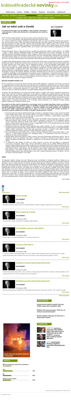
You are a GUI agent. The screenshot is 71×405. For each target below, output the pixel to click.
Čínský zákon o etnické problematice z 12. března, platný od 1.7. (21, 237)
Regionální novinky (54, 2)
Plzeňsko (19, 17)
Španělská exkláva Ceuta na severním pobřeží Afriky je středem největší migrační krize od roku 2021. (32, 204)
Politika (26, 12)
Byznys (34, 12)
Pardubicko (66, 15)
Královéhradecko (31, 15)
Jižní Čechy (5, 15)
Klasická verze (49, 390)
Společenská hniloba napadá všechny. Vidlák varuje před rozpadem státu (50, 305)
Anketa (7, 360)
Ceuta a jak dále (21, 195)
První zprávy (65, 2)
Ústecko (39, 17)
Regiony (42, 12)
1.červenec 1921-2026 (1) (24, 244)
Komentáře (51, 12)
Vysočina (46, 17)
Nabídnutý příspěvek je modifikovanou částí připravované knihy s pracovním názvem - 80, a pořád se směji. (34, 290)
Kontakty (65, 390)
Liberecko (40, 15)
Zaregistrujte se (58, 390)
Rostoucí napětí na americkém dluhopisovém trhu (56, 345)
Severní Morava (48, 15)
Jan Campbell (57, 27)
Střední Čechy (32, 17)
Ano (4, 369)
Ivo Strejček (57, 335)
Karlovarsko (21, 15)
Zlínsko (52, 17)
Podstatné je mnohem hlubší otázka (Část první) (33, 281)
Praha (25, 17)
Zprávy (19, 12)
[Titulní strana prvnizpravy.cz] (31, 9)
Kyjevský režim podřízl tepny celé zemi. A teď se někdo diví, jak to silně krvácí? (55, 332)
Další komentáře (64, 192)
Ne (3, 374)
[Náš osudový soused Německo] (41, 339)
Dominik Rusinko (55, 342)
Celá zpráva (65, 206)
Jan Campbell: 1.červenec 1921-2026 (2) (30, 228)
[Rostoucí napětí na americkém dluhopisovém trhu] (41, 346)
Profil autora (6, 192)
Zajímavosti (61, 12)
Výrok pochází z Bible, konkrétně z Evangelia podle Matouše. (20, 221)
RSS (69, 390)
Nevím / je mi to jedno (9, 378)
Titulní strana (10, 12)
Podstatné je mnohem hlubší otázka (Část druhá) (33, 263)
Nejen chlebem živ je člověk (25, 212)
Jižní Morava (13, 15)
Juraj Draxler (57, 328)
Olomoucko (58, 15)
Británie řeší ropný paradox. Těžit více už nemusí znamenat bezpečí (51, 311)
